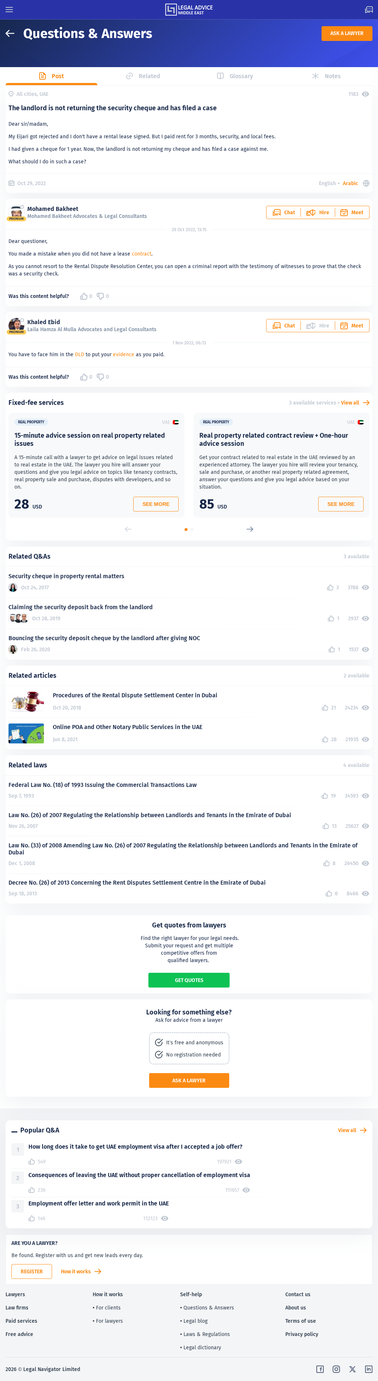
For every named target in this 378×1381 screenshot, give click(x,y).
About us (295, 1307)
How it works (76, 1271)
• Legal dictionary (200, 1347)
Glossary (241, 76)
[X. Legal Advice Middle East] (352, 1369)
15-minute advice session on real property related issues (89, 439)
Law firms (17, 1307)
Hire (324, 212)
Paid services (21, 1321)
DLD (79, 354)
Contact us (297, 1294)
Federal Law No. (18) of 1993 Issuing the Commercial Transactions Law (102, 784)
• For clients (107, 1307)
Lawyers (15, 1294)
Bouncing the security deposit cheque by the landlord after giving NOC (104, 638)
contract (141, 253)
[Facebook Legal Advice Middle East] (320, 1369)
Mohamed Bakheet (52, 208)
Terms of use (300, 1321)
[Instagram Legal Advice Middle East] (336, 1369)
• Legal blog (193, 1321)
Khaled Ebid (43, 322)
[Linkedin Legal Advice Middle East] (368, 1369)
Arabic (350, 183)
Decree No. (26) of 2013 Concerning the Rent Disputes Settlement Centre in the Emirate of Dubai (137, 882)
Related (149, 76)
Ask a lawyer (347, 33)
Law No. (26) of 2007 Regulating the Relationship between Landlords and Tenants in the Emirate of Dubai (149, 815)
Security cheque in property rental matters (66, 576)
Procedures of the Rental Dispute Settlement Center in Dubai (135, 695)
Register (32, 1271)
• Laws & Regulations (205, 1334)
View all (350, 402)
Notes (333, 76)
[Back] (14, 33)
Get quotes (189, 980)
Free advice (19, 1334)
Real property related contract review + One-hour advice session (273, 439)
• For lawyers (108, 1321)
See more (155, 504)
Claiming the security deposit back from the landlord (80, 607)
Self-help (191, 1294)
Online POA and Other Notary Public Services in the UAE (127, 727)
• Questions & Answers (207, 1307)
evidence (123, 354)
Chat (289, 212)
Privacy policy (301, 1334)
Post (58, 76)
